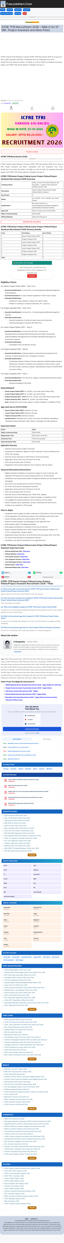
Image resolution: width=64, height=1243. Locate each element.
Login (24, 13)
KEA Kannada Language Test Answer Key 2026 (20, 1141)
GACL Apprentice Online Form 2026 (16, 1005)
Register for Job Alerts (32, 222)
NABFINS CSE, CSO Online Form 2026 (17, 846)
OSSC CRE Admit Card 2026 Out (15, 1050)
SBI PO (35, 769)
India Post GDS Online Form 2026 (15, 815)
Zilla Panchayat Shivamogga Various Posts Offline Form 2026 (24, 972)
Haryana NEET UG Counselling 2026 (18, 747)
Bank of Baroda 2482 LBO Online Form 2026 (19, 828)
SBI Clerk (41, 769)
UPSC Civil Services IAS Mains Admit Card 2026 (20, 1022)
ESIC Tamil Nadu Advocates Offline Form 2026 (20, 975)
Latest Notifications (6, 13)
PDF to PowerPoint (8, 960)
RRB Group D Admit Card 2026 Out (16, 1034)
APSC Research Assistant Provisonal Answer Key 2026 (22, 1131)
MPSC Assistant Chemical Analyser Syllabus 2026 (21, 1196)
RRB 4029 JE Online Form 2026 (15, 823)
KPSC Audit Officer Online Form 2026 (16, 995)
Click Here (26, 562)
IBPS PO (21, 769)
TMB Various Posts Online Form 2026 (16, 820)
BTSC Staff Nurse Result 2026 (14, 1074)
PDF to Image (19, 960)
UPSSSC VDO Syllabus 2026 (14, 1186)
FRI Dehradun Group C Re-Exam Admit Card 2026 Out (22, 1037)
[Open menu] (10, 9)
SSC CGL (6, 769)
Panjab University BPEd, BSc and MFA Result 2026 (22, 755)
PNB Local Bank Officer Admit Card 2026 (18, 1019)
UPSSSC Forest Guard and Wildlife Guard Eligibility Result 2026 (25, 1079)
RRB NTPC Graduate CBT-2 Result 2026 (17, 1072)
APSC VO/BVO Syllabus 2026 (14, 1188)
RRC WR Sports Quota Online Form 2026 (18, 851)
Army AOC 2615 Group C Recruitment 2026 (18, 831)
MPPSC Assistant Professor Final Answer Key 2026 (21, 1129)
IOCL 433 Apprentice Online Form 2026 (17, 841)
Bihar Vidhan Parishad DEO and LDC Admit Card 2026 (22, 1055)
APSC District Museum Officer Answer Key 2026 (20, 1154)
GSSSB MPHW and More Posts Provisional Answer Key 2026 (24, 1139)
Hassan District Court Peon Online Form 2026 (19, 992)
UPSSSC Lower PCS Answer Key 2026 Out (18, 1134)
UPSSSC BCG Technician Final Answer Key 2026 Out (22, 1149)
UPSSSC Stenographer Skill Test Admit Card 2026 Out (22, 1042)
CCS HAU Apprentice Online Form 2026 (17, 980)
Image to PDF (37, 957)
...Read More (17, 651)
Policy (27, 1219)
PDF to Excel (55, 957)
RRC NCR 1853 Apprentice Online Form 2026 (19, 833)
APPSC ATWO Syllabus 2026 (14, 1178)
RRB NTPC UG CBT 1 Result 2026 (15, 1069)
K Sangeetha (7, 103)
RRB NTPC (49, 769)
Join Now (32, 276)
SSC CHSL (13, 769)
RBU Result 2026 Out (13, 759)
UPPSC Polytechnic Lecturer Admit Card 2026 (19, 1047)
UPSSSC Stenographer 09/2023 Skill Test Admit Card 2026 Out (25, 1040)
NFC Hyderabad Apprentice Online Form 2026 (19, 997)
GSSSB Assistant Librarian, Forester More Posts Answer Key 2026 (26, 1124)
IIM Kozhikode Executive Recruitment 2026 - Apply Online (26, 694)
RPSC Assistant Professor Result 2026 (17, 1102)
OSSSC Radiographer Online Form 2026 (19, 751)
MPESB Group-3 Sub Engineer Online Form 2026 (20, 990)
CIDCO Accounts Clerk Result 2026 (16, 1104)
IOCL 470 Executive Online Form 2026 (17, 818)
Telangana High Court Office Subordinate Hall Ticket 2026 (24, 1045)
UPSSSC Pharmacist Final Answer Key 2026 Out (20, 1151)
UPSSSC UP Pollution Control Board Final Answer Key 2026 (24, 1146)
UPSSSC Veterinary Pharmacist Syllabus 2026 (19, 1191)
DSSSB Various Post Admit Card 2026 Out (18, 1029)
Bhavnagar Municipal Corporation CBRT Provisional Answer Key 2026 (27, 1121)
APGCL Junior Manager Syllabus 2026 (17, 1173)
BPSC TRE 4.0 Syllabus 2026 (14, 1176)
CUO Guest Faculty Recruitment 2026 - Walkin (22, 691)
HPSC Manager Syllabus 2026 (14, 1198)
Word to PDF (7, 957)
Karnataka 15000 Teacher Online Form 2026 (19, 977)
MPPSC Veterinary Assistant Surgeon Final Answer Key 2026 (24, 1126)
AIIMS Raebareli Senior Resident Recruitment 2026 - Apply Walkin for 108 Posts (33, 685)
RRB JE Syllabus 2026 (11, 1201)
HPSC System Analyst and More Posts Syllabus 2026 (22, 1168)
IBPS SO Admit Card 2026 (13, 1032)
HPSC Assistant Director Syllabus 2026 (17, 1203)
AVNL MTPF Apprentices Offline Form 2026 (19, 1000)
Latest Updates (17, 739)
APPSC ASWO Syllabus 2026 (14, 1181)
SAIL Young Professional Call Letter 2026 (18, 1027)
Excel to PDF (16, 957)
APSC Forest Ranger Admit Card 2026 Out (18, 1052)
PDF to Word (46, 957)
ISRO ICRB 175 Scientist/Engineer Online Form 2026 (21, 848)
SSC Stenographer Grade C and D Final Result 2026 (21, 1087)
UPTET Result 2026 (11, 1094)
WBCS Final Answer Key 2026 (14, 1119)
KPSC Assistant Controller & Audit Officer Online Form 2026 (24, 987)
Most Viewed (47, 739)
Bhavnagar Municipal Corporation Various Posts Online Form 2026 (26, 1003)
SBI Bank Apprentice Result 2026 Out (16, 1089)
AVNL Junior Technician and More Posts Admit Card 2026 (23, 1024)
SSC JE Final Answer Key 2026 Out (16, 1144)
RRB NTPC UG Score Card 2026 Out (16, 1097)
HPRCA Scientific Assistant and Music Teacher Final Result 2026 (26, 1092)
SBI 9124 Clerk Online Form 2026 (15, 825)
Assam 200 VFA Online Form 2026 (16, 985)
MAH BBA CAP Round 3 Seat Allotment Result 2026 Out (23, 743)
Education (18, 13)
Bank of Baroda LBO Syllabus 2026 (16, 1183)
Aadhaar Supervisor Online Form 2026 (17, 843)
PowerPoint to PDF (26, 957)
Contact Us (34, 1219)
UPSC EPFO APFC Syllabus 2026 (15, 1171)
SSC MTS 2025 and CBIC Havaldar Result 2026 (20, 1084)
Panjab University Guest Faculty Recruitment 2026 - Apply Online (29, 688)
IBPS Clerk (28, 769)
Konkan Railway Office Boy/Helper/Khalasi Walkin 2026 (22, 982)
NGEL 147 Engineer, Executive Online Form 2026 (20, 838)
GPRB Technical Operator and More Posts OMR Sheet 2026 (24, 1136)
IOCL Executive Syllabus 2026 (14, 1193)
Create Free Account (32, 729)
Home (2, 9)
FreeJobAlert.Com (19, 4)
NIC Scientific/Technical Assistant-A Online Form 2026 (22, 836)
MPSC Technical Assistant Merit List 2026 (18, 1099)
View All (32, 855)
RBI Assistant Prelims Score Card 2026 (17, 1082)
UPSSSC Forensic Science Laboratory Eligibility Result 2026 (24, 1077)
